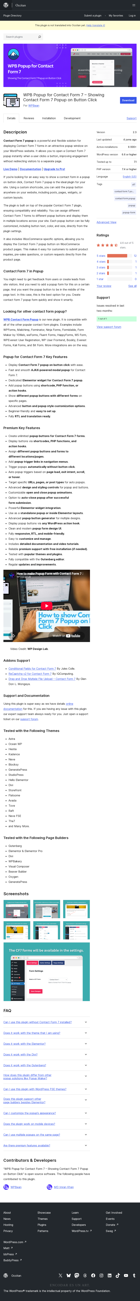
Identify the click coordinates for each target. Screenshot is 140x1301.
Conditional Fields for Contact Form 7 (32, 668)
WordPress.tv (82, 1231)
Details (11, 118)
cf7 (133, 184)
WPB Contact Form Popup (20, 319)
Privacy (8, 1231)
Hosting (8, 1224)
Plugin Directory (12, 15)
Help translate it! (95, 25)
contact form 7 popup (125, 191)
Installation (49, 118)
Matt (8, 1248)
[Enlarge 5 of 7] (55, 925)
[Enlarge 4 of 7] (25, 925)
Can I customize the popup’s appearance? (29, 1113)
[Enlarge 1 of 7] (25, 904)
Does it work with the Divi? (20, 1054)
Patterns (43, 1231)
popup (132, 205)
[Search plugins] (39, 36)
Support (132, 118)
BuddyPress (12, 1260)
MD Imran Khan (64, 1187)
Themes (43, 1218)
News (7, 1218)
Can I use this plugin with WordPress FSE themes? (34, 1089)
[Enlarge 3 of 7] (85, 904)
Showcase (44, 1212)
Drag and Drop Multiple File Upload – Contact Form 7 (42, 679)
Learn (75, 1212)
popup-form (129, 212)
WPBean (33, 105)
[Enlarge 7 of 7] (85, 947)
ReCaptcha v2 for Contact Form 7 (30, 673)
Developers (79, 1224)
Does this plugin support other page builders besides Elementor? (24, 1100)
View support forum (109, 327)
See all (132, 286)
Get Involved (114, 1212)
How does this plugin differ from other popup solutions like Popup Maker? (27, 1077)
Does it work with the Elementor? (24, 1043)
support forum (29, 719)
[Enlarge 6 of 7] (85, 925)
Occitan (16, 1275)
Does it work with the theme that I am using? (31, 1033)
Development (72, 118)
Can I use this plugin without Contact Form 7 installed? (37, 1022)
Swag (111, 1231)
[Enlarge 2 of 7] (55, 904)
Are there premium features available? (26, 1145)
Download (128, 100)
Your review (104, 286)
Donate (112, 1224)
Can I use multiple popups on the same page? (31, 1134)
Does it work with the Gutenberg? (24, 1065)
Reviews (29, 118)
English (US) (130, 176)
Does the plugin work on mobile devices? (29, 1124)
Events (110, 1218)
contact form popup (125, 198)
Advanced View (106, 222)
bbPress (10, 1254)
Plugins (42, 1224)
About (7, 1212)
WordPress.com (15, 1242)
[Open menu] (134, 5)
